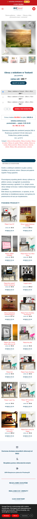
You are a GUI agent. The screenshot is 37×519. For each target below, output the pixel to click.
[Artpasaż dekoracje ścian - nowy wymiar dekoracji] (18, 8)
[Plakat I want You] (9, 390)
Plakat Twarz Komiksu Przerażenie (27, 313)
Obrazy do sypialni (13, 143)
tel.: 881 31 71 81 (18, 125)
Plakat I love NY (9, 224)
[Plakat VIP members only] (27, 390)
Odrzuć (15, 515)
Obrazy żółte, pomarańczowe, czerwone (21, 147)
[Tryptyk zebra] (27, 273)
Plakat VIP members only (27, 400)
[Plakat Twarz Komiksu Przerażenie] (27, 303)
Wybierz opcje (9, 230)
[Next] (32, 38)
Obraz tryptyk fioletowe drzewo (27, 225)
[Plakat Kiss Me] (27, 332)
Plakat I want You (9, 400)
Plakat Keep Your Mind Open (27, 254)
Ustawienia (25, 515)
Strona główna (10, 15)
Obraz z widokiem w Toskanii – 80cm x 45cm (20, 91)
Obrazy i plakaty (23, 143)
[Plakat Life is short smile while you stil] (9, 332)
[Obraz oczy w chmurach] (9, 419)
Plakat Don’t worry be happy (27, 430)
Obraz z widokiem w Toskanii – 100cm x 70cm (20, 96)
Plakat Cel (9, 372)
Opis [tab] (4, 160)
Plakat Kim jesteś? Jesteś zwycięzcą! (9, 284)
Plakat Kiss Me (27, 342)
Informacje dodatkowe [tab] (10, 163)
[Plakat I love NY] (9, 214)
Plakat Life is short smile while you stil (9, 343)
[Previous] (4, 38)
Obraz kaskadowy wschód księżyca (9, 313)
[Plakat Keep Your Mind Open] (27, 244)
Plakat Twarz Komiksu (27, 372)
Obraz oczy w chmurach (9, 430)
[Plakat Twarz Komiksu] (27, 362)
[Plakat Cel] (9, 362)
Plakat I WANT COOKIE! (9, 254)
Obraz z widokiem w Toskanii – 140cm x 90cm (20, 102)
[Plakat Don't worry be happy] (27, 419)
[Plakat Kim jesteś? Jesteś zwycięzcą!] (9, 273)
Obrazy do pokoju (26, 141)
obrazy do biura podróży (13, 141)
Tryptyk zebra (27, 283)
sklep (19, 15)
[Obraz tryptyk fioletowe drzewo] (27, 214)
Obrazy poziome (12, 145)
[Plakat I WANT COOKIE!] (9, 244)
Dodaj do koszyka (23, 109)
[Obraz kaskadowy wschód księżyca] (9, 303)
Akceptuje (6, 515)
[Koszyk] (33, 8)
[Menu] (2, 8)
